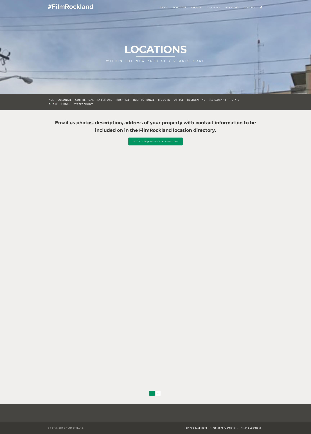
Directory (179, 7)
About (164, 7)
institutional (144, 99)
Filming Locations (251, 428)
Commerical (84, 99)
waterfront (83, 104)
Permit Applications (224, 428)
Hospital (123, 99)
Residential (196, 99)
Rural (53, 104)
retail (234, 99)
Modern (164, 99)
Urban (66, 104)
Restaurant (217, 99)
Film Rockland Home (196, 428)
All (51, 99)
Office (179, 99)
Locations (213, 7)
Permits (196, 7)
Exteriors (104, 99)
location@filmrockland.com (155, 141)
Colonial (64, 99)
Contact (249, 7)
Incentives (232, 7)
